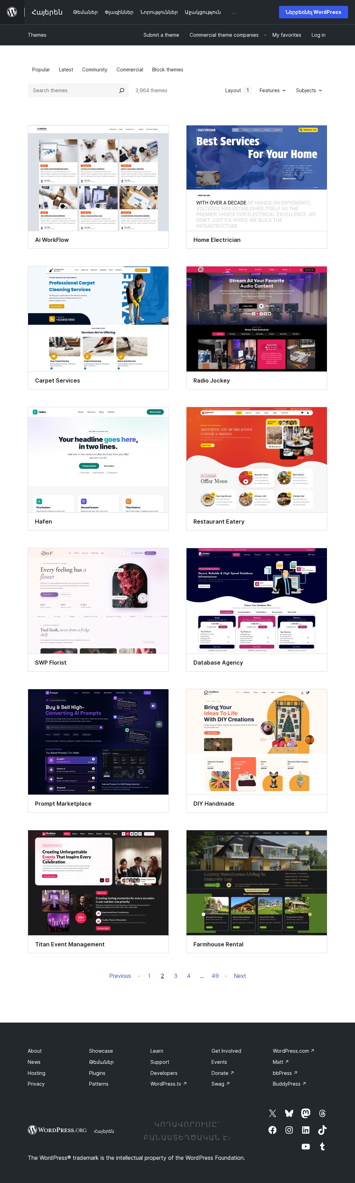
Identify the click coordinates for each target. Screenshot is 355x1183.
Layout (237, 90)
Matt (281, 1062)
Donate (222, 1073)
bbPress (285, 1073)
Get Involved (226, 1051)
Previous (120, 975)
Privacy (36, 1084)
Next (240, 975)
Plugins (97, 1073)
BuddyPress (289, 1084)
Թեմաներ (101, 1062)
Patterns (99, 1084)
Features (270, 90)
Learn (156, 1051)
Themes (37, 35)
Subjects (306, 90)
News (34, 1062)
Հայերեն (104, 1131)
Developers (164, 1073)
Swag (220, 1084)
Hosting (36, 1073)
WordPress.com (294, 1051)
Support (159, 1062)
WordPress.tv (168, 1084)
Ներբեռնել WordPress (313, 12)
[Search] (122, 90)
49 (215, 975)
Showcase (101, 1051)
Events (219, 1062)
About (35, 1051)
